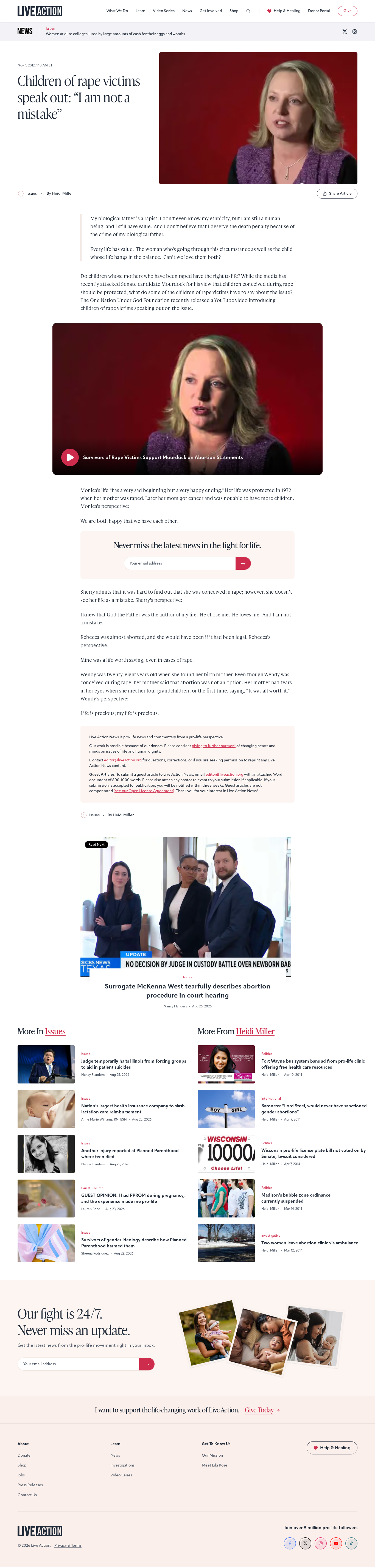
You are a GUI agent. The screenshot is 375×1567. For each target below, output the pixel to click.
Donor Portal (319, 11)
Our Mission (212, 1455)
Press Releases (30, 1485)
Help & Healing (287, 11)
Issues (31, 193)
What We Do (117, 11)
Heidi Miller (255, 1031)
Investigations (122, 1465)
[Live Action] (40, 11)
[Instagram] (354, 31)
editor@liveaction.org (123, 760)
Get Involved (211, 11)
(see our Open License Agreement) (144, 791)
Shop (234, 11)
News (187, 11)
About (23, 1444)
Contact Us (27, 1495)
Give (347, 11)
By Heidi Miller (60, 193)
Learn (140, 11)
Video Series (164, 11)
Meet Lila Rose (214, 1465)
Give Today (259, 1409)
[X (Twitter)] (345, 31)
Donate (24, 1455)
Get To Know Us (216, 1444)
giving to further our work (214, 746)
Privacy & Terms (68, 1545)
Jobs (21, 1475)
